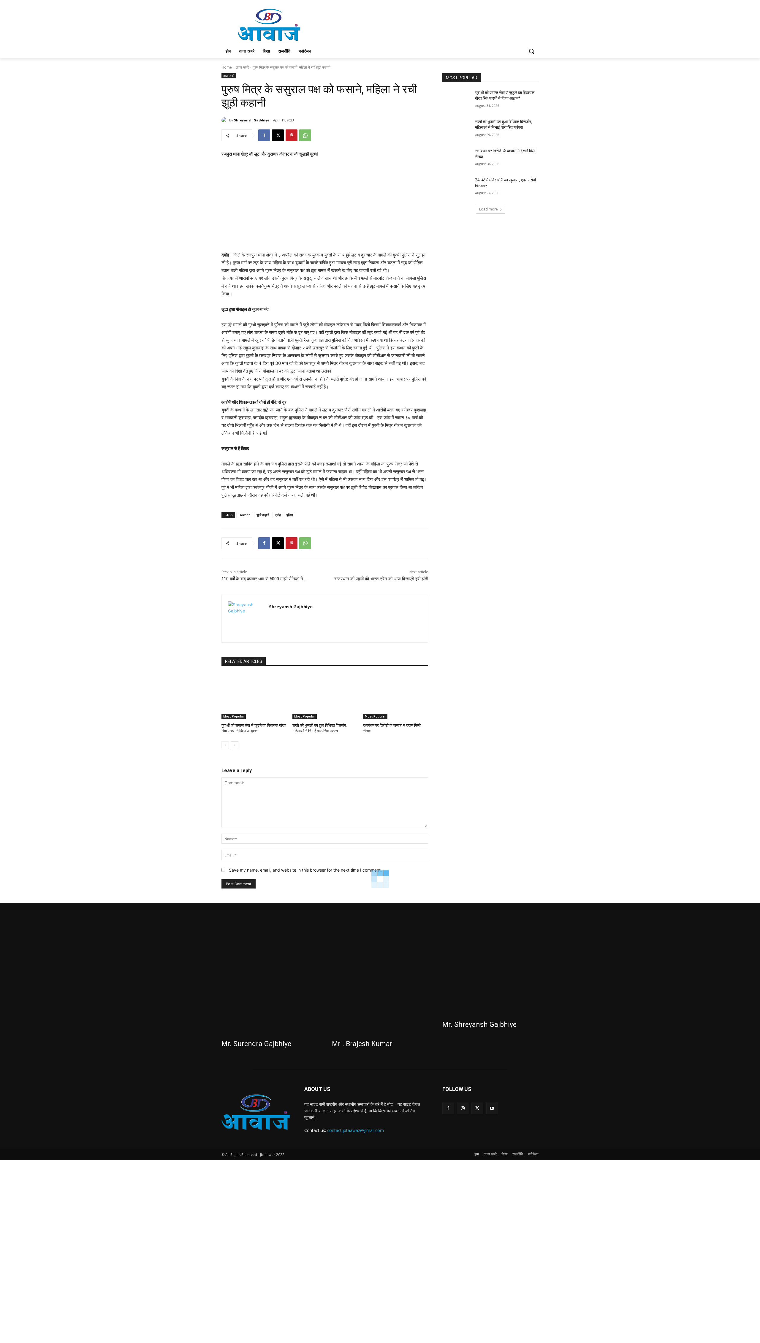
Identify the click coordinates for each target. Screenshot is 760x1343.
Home (226, 67)
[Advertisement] (324, 207)
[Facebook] (264, 135)
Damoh (245, 515)
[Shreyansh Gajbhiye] (225, 120)
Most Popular (233, 716)
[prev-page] (225, 745)
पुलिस (289, 515)
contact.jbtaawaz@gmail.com (355, 1130)
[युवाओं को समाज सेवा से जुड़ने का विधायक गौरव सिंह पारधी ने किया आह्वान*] (253, 696)
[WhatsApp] (305, 135)
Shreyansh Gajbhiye (251, 120)
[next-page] (234, 745)
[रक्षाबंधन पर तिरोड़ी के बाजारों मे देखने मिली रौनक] (395, 696)
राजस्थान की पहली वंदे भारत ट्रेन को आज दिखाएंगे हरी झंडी (381, 579)
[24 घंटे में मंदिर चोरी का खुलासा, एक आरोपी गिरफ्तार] (456, 187)
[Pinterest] (291, 135)
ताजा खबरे (242, 67)
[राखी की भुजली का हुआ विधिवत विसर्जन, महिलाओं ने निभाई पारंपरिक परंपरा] (324, 696)
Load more (488, 209)
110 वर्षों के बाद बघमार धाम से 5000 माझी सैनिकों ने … (264, 579)
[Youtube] (492, 1108)
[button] (531, 51)
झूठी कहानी (262, 515)
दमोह (278, 515)
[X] (278, 135)
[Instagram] (462, 1108)
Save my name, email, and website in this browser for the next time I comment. (305, 869)
